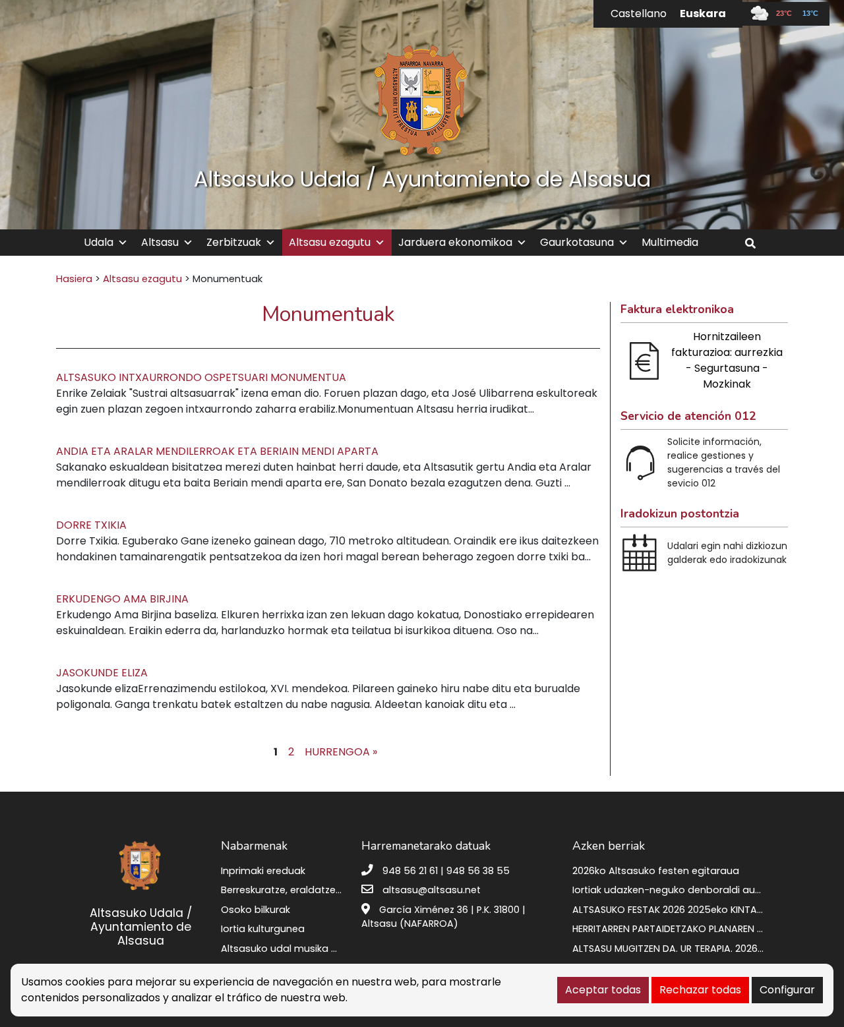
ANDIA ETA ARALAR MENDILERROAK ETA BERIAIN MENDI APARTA (217, 451)
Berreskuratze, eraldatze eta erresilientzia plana (333, 889)
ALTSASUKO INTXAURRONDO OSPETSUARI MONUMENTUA (201, 377)
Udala (98, 242)
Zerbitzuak (233, 242)
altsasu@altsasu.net (431, 889)
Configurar (787, 989)
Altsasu (160, 242)
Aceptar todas (603, 989)
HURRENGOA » (341, 751)
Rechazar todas (700, 989)
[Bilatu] (755, 243)
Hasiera (74, 278)
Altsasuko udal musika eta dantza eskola (319, 948)
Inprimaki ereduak (263, 870)
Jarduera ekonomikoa (455, 242)
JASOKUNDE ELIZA (102, 672)
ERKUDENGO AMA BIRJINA (122, 598)
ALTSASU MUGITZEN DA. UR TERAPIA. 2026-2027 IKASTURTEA (706, 948)
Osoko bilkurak (255, 909)
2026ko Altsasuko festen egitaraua (655, 870)
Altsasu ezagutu (330, 242)
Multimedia (670, 242)
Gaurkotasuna (577, 242)
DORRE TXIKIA (91, 525)
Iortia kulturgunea (263, 928)
